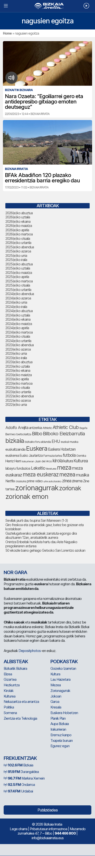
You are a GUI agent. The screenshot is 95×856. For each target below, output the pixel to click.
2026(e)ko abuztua (19, 213)
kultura (68, 461)
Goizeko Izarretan (63, 668)
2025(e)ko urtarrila (18, 290)
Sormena (10, 712)
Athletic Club (66, 427)
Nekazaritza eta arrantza (21, 701)
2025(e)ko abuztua (19, 264)
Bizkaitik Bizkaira (15, 668)
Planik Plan (58, 718)
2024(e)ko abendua (19, 294)
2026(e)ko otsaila (17, 238)
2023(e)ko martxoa (18, 383)
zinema (77, 481)
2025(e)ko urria (16, 255)
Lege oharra (18, 829)
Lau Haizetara (60, 679)
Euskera (36, 448)
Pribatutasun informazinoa (48, 829)
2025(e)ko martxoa (19, 281)
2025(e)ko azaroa (18, 251)
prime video (35, 481)
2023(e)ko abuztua (18, 362)
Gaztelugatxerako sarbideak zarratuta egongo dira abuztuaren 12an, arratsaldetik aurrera (41, 535)
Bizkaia (20, 765)
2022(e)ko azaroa (18, 400)
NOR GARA (15, 572)
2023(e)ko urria (16, 353)
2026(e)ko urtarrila (18, 243)
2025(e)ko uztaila (17, 268)
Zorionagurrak (60, 690)
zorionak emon (26, 497)
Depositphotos (30, 650)
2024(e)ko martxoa (19, 332)
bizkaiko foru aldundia (38, 442)
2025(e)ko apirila (17, 277)
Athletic (47, 428)
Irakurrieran (28, 461)
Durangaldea (23, 771)
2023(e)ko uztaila (17, 366)
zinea (66, 480)
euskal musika (69, 442)
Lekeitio (38, 468)
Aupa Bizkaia (59, 723)
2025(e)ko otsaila (17, 285)
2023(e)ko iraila (16, 358)
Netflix (10, 481)
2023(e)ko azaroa (18, 349)
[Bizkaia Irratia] (47, 6)
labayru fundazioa (17, 468)
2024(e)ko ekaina (17, 319)
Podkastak (64, 661)
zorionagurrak (36, 488)
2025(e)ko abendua (19, 247)
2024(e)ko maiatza (18, 324)
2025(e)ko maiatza (18, 272)
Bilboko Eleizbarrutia (64, 434)
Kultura (55, 674)
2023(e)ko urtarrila (18, 392)
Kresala (55, 707)
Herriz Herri (13, 461)
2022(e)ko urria (16, 404)
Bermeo (10, 434)
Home (7, 33)
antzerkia (35, 428)
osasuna (21, 481)
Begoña (83, 428)
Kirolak (8, 690)
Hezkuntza (11, 685)
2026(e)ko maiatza (18, 225)
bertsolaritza (23, 434)
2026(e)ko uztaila (17, 217)
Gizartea (10, 679)
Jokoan (55, 696)
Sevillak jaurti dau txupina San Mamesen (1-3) (36, 520)
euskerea (12, 455)
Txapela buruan (61, 740)
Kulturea (81, 460)
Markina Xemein (26, 778)
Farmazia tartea (52, 455)
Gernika (81, 455)
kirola (58, 461)
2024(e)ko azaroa (18, 298)
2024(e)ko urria (16, 302)
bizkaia (14, 440)
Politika (9, 707)
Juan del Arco (43, 461)
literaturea (51, 468)
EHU (56, 441)
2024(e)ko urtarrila (18, 341)
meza (64, 467)
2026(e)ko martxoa (19, 234)
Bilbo (37, 433)
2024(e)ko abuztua (19, 311)
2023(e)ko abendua (19, 345)
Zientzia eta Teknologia (20, 718)
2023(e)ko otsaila (17, 387)
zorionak (70, 488)
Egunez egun (59, 746)
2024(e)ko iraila (16, 307)
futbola (69, 455)
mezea (67, 474)
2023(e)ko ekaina (17, 370)
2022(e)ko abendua (19, 396)
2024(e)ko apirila (17, 328)
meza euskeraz (40, 474)
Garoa (54, 701)
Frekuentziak (20, 758)
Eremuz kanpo (60, 735)
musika (82, 474)
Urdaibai (20, 791)
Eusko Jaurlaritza (31, 455)
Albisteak (16, 661)
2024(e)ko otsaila (17, 336)
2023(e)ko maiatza (18, 375)
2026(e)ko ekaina (17, 221)
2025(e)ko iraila (16, 260)
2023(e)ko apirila (17, 379)
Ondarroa (21, 784)
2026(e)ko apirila (17, 230)
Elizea (8, 674)
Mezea (55, 685)
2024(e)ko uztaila (17, 315)
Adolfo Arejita (16, 427)
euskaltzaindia (15, 449)
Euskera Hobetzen (62, 449)
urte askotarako (52, 481)
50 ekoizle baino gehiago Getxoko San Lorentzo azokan (45, 550)
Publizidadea (47, 810)
